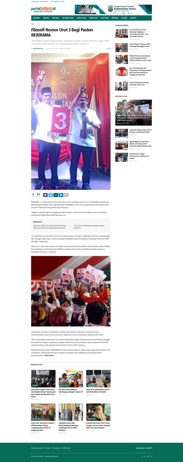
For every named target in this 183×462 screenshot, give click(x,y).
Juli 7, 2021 (134, 161)
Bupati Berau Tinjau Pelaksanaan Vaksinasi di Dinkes (139, 156)
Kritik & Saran (66, 448)
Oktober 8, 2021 (135, 39)
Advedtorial (64, 385)
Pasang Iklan (56, 448)
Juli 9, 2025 (134, 77)
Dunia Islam (81, 18)
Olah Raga (105, 18)
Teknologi (93, 18)
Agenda (133, 18)
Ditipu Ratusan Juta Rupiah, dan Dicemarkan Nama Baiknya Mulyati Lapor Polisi (140, 58)
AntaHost (55, 456)
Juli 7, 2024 (134, 135)
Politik (68, 48)
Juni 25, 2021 (134, 49)
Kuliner (124, 18)
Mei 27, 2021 (134, 87)
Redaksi (48, 448)
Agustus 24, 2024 (135, 149)
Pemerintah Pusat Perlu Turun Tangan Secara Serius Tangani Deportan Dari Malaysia (98, 425)
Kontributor (38, 48)
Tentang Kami (35, 1)
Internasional (68, 18)
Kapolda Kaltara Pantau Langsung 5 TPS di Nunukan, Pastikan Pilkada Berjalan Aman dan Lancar (133, 118)
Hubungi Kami (44, 1)
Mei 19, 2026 (63, 395)
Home (32, 24)
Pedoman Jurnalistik (37, 448)
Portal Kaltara (39, 456)
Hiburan (115, 18)
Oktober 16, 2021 (135, 63)
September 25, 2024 (52, 48)
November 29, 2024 (123, 123)
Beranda (36, 18)
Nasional (55, 18)
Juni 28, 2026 (35, 399)
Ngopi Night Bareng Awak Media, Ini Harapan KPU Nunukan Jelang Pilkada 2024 (141, 144)
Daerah (46, 18)
